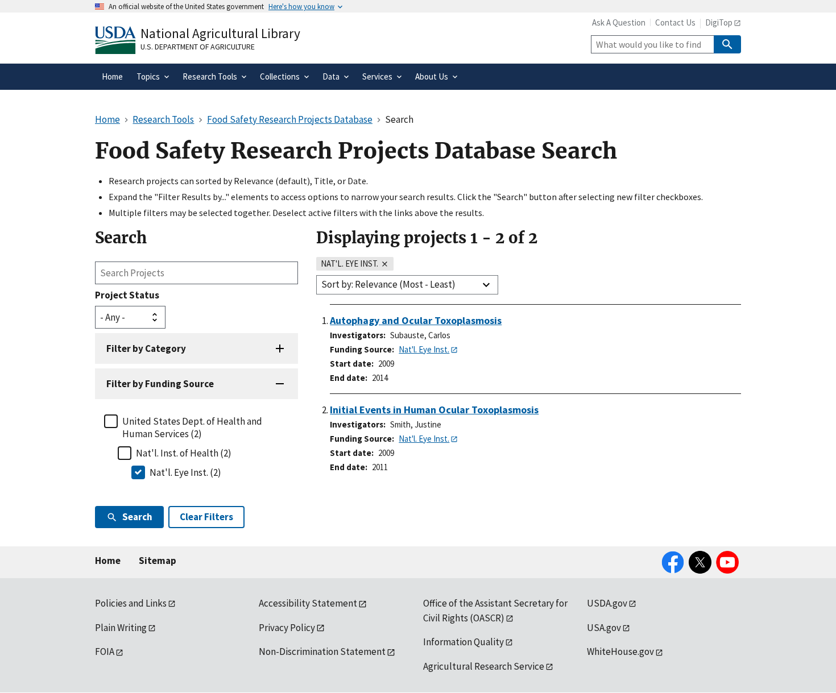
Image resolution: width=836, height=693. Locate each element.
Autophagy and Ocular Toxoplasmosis (416, 320)
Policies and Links (131, 603)
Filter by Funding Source (160, 383)
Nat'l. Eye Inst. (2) (185, 472)
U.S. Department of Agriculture (197, 47)
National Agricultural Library (220, 33)
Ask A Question (618, 22)
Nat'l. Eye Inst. (424, 349)
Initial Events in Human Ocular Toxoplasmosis (434, 409)
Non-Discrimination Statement (322, 651)
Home (108, 560)
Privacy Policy (287, 627)
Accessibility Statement (308, 603)
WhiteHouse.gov (620, 651)
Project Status (127, 295)
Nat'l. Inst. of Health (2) (183, 453)
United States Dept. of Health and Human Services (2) (192, 427)
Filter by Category (146, 348)
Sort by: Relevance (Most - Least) (388, 284)
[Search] (727, 44)
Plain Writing (121, 627)
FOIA (104, 651)
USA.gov (604, 627)
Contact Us (675, 22)
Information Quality (463, 642)
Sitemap (157, 560)
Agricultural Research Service (483, 666)
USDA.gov (607, 603)
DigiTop (718, 22)
